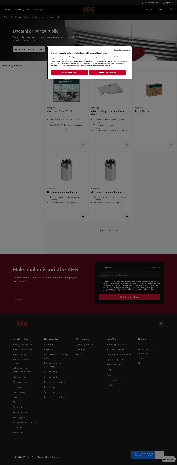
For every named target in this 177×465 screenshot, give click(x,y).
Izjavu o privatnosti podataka (101, 65)
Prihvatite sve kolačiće (107, 72)
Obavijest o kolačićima (86, 65)
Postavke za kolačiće (69, 72)
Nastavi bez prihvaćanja (122, 50)
